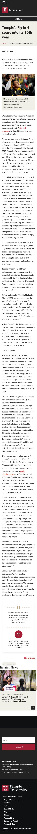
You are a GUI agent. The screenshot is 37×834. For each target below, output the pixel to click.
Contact (7, 803)
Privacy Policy (9, 824)
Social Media (9, 809)
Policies (7, 806)
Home (4, 43)
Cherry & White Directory (12, 797)
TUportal (7, 812)
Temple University (5, 2)
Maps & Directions (11, 800)
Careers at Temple (11, 821)
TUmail (6, 815)
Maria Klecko (29, 658)
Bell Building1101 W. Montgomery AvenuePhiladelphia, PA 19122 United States (15, 769)
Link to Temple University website (15, 788)
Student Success (9, 664)
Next (35, 688)
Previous (1, 688)
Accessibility (9, 818)
